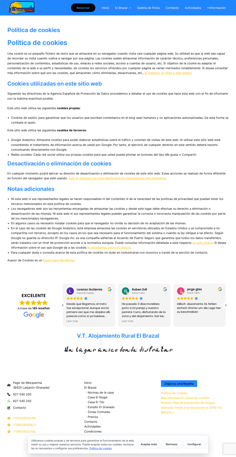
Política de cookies (174, 393)
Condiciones (93, 431)
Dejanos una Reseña (179, 383)
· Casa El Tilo (94, 402)
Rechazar (172, 444)
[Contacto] (16, 407)
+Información (216, 8)
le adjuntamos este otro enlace (109, 247)
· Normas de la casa (99, 392)
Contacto (172, 8)
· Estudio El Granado (99, 407)
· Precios (91, 417)
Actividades (193, 8)
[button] (83, 8)
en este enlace (202, 243)
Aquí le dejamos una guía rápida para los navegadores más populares (117, 178)
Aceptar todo (149, 444)
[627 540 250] (19, 394)
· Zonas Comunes (97, 412)
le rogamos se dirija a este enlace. (168, 73)
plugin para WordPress (58, 260)
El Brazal (121, 8)
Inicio (105, 8)
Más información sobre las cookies (185, 398)
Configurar (194, 444)
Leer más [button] (72, 321)
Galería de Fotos (148, 8)
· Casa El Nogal (95, 397)
